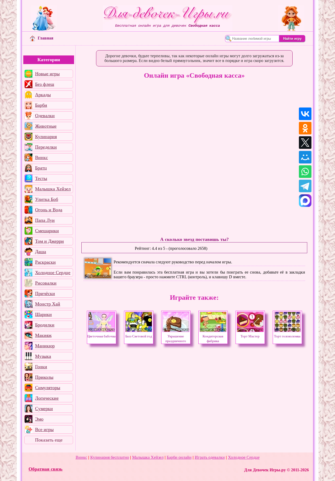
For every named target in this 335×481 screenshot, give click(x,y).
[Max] (305, 200)
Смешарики (47, 230)
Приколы (44, 377)
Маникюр (45, 345)
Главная (45, 38)
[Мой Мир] (305, 157)
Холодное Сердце (52, 272)
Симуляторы (47, 387)
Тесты (41, 178)
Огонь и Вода (48, 209)
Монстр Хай (47, 304)
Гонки (41, 366)
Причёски (45, 293)
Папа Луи (45, 220)
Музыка (43, 356)
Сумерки (44, 408)
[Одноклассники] (305, 128)
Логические (47, 398)
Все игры (44, 429)
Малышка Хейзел (53, 188)
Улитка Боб (46, 199)
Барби (41, 105)
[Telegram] (305, 186)
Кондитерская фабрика (213, 339)
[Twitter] (305, 142)
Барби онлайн (179, 457)
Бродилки (44, 324)
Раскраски (45, 262)
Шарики (43, 314)
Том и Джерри (49, 241)
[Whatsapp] (305, 171)
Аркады (43, 94)
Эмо (39, 419)
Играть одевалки (210, 457)
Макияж (43, 335)
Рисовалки (46, 283)
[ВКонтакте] (305, 113)
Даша (40, 251)
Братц (41, 168)
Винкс (41, 157)
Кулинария (46, 136)
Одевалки (45, 115)
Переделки (46, 147)
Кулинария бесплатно (109, 457)
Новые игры (47, 73)
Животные (46, 126)
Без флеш (44, 84)
